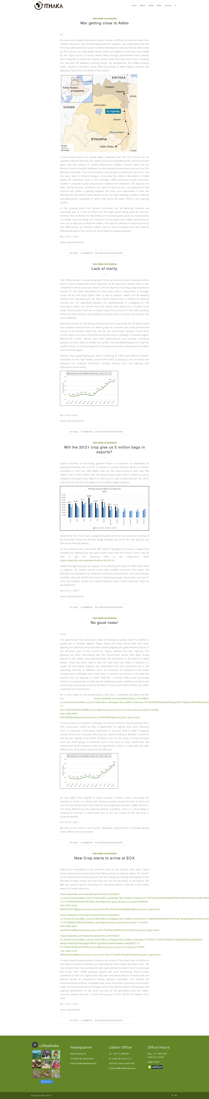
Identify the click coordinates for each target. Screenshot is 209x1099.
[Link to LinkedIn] (176, 1095)
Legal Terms (153, 1062)
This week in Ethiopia (105, 18)
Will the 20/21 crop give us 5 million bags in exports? (104, 449)
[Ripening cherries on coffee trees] (46, 1073)
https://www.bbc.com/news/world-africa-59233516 (87, 560)
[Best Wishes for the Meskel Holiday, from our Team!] (37, 1064)
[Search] (175, 5)
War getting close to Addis (104, 22)
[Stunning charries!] (56, 1064)
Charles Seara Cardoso (110, 253)
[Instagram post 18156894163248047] (56, 1054)
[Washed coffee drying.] (46, 1064)
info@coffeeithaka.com (86, 1063)
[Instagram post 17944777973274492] (37, 1054)
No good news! (104, 622)
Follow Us (47, 1081)
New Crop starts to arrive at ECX (104, 857)
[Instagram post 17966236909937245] (46, 1054)
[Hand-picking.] (37, 1073)
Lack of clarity (104, 268)
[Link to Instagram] (172, 1095)
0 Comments (87, 253)
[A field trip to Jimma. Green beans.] (56, 1073)
